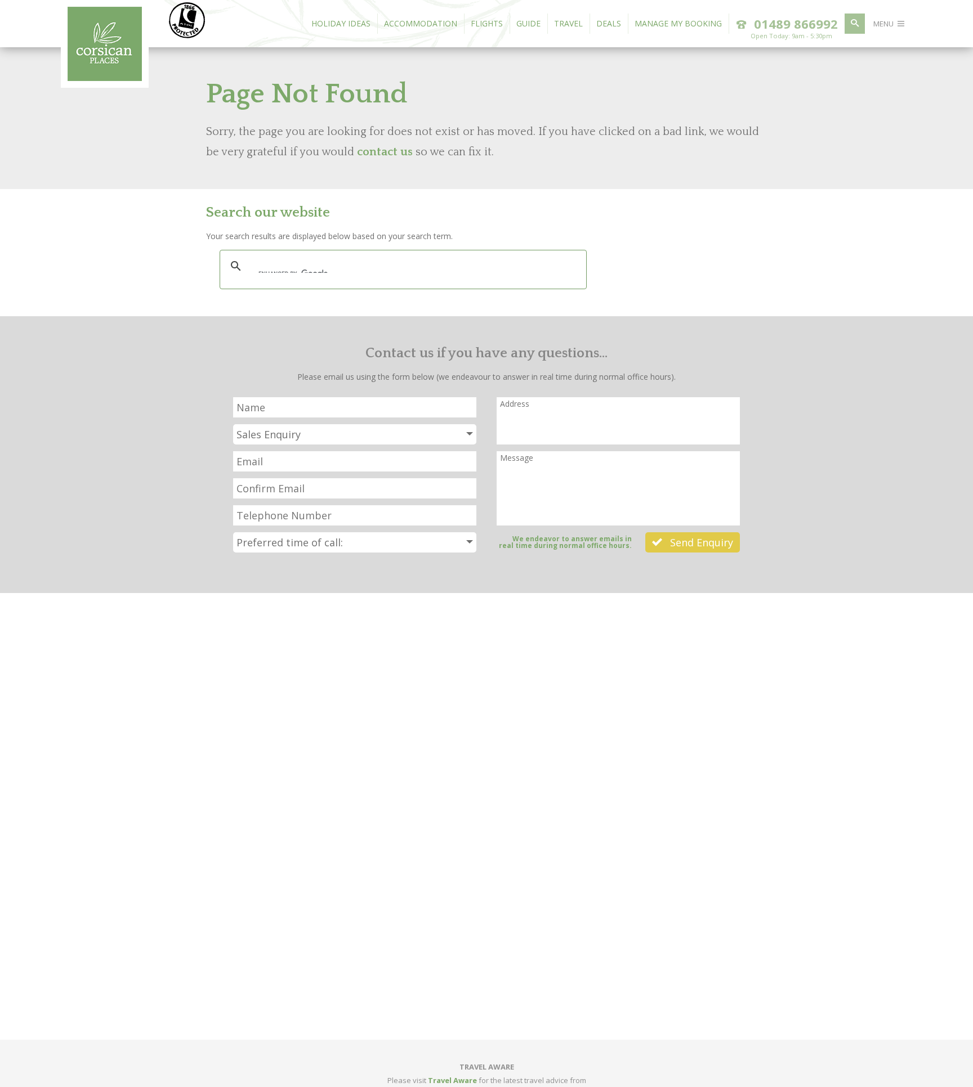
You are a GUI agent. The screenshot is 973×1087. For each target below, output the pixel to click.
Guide (528, 23)
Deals (608, 23)
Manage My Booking (678, 23)
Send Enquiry (700, 542)
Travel (568, 23)
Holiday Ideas (341, 23)
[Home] (105, 77)
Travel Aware (452, 1080)
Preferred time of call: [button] (289, 542)
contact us (385, 152)
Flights (487, 23)
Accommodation (420, 23)
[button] (354, 434)
